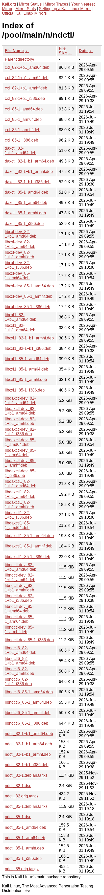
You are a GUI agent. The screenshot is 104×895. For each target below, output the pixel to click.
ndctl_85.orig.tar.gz (22, 869)
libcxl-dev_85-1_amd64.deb (17, 275)
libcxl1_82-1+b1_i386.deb (28, 348)
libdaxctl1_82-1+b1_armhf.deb (19, 504)
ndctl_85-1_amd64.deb (25, 827)
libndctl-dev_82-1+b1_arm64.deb (20, 577)
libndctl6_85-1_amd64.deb (29, 692)
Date (83, 51)
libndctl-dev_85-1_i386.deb (29, 640)
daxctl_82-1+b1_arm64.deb (29, 161)
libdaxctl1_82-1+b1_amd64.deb (20, 483)
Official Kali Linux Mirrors (24, 13)
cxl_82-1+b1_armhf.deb (26, 88)
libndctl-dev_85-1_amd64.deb (19, 608)
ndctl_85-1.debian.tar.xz (26, 806)
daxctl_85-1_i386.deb (24, 223)
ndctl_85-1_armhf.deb (24, 848)
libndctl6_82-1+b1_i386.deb (18, 681)
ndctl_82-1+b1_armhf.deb (28, 754)
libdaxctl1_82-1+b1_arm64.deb (20, 494)
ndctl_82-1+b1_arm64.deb (28, 744)
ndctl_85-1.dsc (18, 817)
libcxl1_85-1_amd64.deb (27, 359)
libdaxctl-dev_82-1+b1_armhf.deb (20, 421)
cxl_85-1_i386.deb (21, 140)
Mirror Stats (25, 9)
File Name (14, 51)
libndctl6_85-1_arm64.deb (28, 702)
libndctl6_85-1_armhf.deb (27, 712)
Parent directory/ (19, 59)
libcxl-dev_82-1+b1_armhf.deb (19, 254)
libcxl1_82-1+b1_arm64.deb (20, 327)
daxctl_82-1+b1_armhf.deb (29, 171)
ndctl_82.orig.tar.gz (22, 796)
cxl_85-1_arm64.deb (23, 119)
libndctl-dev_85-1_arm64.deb (19, 619)
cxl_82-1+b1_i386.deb (25, 98)
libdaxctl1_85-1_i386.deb (27, 557)
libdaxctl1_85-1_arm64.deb (29, 536)
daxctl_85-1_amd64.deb (26, 192)
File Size (63, 50)
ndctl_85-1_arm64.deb (25, 838)
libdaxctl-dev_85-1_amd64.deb (20, 442)
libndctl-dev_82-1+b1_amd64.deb (20, 567)
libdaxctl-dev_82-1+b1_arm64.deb (20, 410)
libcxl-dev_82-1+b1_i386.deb (18, 265)
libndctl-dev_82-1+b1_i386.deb (19, 598)
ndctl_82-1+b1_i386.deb (26, 765)
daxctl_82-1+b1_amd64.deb (20, 150)
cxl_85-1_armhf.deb (22, 130)
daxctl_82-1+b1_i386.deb (27, 182)
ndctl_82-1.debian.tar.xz (26, 775)
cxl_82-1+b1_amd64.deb (27, 67)
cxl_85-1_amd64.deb (24, 109)
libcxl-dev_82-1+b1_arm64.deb (20, 244)
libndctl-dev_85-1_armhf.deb (19, 629)
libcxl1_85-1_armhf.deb (26, 379)
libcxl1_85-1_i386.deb (25, 390)
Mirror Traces (56, 4)
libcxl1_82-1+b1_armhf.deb (29, 338)
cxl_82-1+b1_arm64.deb (26, 78)
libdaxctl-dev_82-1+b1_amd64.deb (20, 400)
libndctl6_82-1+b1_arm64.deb (20, 660)
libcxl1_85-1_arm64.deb (26, 369)
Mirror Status (30, 4)
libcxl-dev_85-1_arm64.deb (29, 286)
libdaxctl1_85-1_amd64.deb (17, 525)
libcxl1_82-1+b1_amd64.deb (20, 317)
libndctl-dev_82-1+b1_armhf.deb (19, 587)
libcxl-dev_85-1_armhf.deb (29, 296)
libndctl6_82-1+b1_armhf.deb (19, 671)
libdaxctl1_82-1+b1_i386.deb (18, 515)
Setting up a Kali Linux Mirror (65, 9)
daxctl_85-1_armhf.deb (25, 213)
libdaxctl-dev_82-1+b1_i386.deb (20, 431)
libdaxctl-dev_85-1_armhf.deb (20, 462)
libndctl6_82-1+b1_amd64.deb (20, 650)
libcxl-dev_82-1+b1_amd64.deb (20, 234)
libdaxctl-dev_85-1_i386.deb (20, 473)
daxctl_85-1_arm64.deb (26, 202)
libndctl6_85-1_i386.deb (26, 723)
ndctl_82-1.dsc (18, 786)
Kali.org (9, 4)
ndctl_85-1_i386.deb (23, 858)
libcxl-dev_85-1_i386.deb (27, 307)
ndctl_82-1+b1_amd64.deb (29, 733)
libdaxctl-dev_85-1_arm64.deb (20, 452)
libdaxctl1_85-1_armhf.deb (29, 546)
